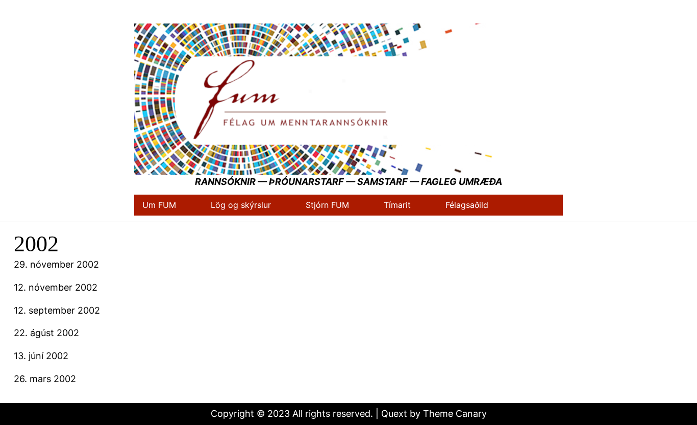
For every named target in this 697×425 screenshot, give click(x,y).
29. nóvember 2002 (56, 264)
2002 (36, 243)
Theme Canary (455, 413)
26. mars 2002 (45, 378)
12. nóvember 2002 (55, 287)
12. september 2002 (57, 310)
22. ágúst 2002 (46, 332)
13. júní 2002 (41, 355)
